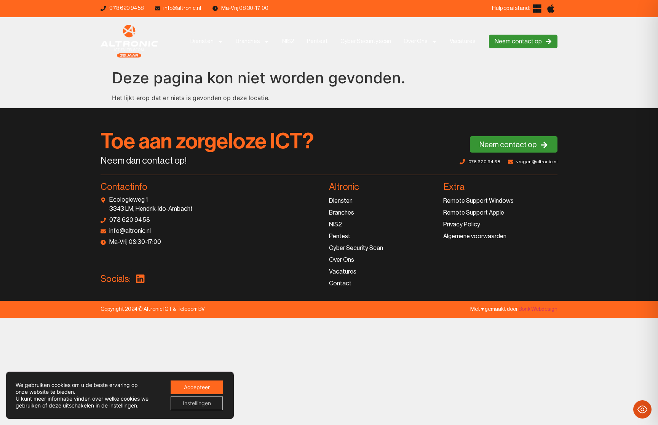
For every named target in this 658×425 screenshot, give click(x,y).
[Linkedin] (140, 278)
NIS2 (288, 41)
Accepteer (197, 387)
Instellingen (197, 403)
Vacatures (463, 41)
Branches (248, 41)
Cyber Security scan (365, 41)
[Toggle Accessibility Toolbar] (642, 409)
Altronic (344, 186)
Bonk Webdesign (538, 309)
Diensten (202, 41)
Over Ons (416, 41)
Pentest (317, 41)
